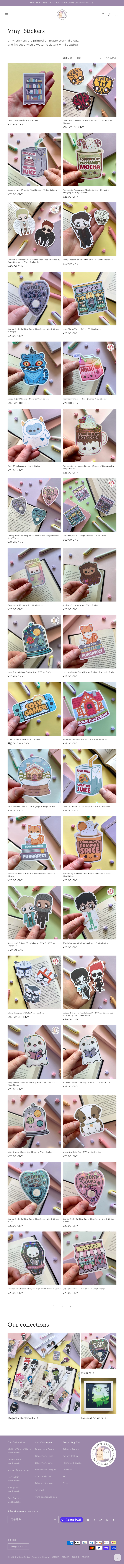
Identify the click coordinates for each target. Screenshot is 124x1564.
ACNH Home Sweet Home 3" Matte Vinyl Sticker (85, 739)
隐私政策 (65, 1557)
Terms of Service (72, 1463)
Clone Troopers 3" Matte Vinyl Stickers (26, 1013)
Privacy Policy (71, 1449)
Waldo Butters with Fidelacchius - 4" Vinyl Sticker (86, 943)
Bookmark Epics (44, 1449)
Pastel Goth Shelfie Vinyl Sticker (23, 120)
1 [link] (53, 1306)
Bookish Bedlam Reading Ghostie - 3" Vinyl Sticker (87, 1082)
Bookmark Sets (44, 1463)
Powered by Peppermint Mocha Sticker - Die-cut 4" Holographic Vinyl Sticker (86, 191)
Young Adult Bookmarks (15, 1489)
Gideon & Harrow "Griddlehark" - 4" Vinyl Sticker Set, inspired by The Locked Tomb (88, 1014)
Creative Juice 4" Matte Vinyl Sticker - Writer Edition (32, 190)
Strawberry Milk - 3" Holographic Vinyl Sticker (85, 399)
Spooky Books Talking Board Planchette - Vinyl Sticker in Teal (33, 1220)
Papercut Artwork (92, 1418)
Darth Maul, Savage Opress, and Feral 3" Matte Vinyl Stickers (88, 121)
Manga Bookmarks (18, 1470)
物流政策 (85, 1557)
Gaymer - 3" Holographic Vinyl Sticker (26, 605)
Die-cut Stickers (44, 1483)
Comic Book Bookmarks (15, 1461)
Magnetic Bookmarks (21, 1418)
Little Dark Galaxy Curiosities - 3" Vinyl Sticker (30, 672)
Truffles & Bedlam (23, 1557)
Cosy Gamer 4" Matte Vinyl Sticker (24, 739)
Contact (67, 1469)
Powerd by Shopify (40, 1557)
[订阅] (55, 1519)
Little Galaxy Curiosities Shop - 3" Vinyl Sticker (30, 1152)
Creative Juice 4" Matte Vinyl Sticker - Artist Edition (87, 806)
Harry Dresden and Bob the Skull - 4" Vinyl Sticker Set (88, 260)
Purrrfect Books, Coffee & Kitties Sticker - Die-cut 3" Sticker (32, 874)
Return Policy (70, 1456)
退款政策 (55, 1557)
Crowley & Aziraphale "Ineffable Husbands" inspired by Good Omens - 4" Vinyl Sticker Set (34, 261)
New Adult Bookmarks (14, 1479)
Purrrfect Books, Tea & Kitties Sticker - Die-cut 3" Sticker (89, 672)
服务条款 (75, 1557)
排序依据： (68, 58)
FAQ (65, 1476)
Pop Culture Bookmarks (14, 1500)
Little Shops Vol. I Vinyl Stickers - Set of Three (84, 536)
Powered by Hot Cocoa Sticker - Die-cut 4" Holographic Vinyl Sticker (88, 467)
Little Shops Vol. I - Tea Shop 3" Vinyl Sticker (84, 1289)
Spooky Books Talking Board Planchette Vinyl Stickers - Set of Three (34, 537)
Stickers (86, 1372)
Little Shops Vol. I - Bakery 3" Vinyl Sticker (83, 329)
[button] (6, 14)
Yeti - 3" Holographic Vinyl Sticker (24, 466)
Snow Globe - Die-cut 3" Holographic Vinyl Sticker (31, 806)
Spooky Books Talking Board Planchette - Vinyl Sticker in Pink (88, 1220)
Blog (65, 1483)
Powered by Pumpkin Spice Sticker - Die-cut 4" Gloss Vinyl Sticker (87, 874)
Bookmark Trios (44, 1456)
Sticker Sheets (43, 1476)
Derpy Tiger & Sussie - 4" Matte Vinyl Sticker (28, 399)
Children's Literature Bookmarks (19, 1451)
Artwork (39, 1490)
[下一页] (70, 1306)
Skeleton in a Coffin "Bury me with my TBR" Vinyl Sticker (34, 1289)
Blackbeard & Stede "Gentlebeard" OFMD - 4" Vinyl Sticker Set (32, 944)
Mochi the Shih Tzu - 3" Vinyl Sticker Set (82, 1152)
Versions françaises (46, 1497)
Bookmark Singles (45, 1469)
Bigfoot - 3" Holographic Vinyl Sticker (80, 605)
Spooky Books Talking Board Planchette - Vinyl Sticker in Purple (33, 330)
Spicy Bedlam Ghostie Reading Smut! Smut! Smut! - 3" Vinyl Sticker (32, 1083)
